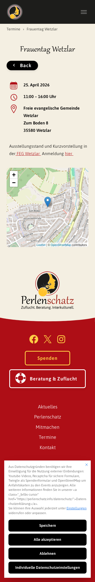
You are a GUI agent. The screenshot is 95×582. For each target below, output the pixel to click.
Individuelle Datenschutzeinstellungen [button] (47, 567)
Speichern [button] (47, 525)
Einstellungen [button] (76, 508)
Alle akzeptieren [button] (47, 539)
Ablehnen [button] (48, 553)
